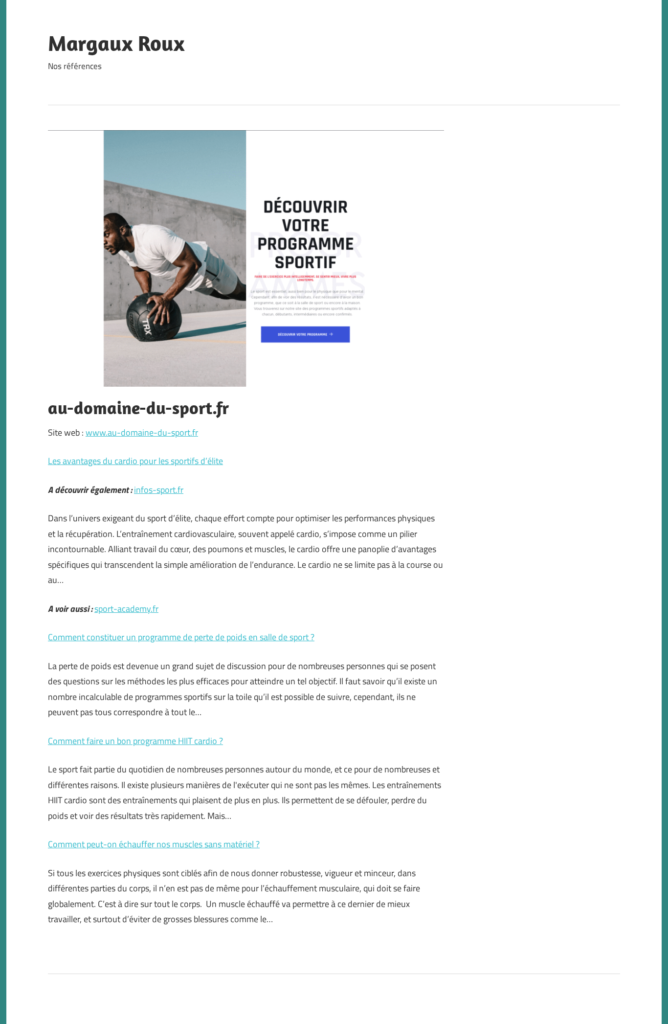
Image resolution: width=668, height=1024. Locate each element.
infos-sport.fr (158, 489)
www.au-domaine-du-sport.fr (142, 432)
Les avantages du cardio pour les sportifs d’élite (135, 460)
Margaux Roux (116, 43)
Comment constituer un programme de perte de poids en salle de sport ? (181, 637)
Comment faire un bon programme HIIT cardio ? (135, 740)
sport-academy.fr (126, 608)
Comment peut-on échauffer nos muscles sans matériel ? (154, 844)
